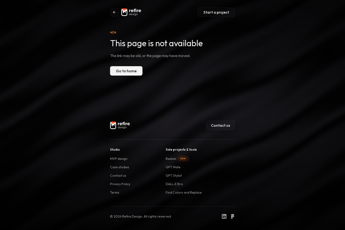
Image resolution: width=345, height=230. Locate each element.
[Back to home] (114, 12)
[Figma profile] (232, 216)
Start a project (216, 12)
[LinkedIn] (224, 216)
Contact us (220, 125)
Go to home (126, 71)
